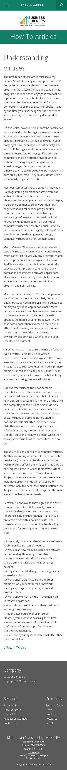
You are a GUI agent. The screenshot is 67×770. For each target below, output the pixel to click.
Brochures (52, 714)
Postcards (51, 718)
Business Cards (54, 705)
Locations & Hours (14, 676)
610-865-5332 (36, 748)
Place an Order (12, 710)
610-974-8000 (32, 5)
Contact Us (10, 723)
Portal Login (10, 705)
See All (49, 723)
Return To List (16, 647)
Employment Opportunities (19, 681)
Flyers (49, 710)
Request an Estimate (16, 718)
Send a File (10, 714)
